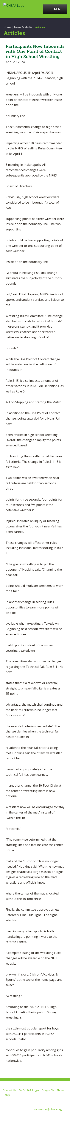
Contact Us (9, 1090)
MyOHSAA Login (29, 1090)
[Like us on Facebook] (5, 1118)
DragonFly (47, 1090)
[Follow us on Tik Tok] (56, 1118)
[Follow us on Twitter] (16, 1118)
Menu (58, 9)
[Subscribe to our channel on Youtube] (29, 1118)
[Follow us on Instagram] (42, 1118)
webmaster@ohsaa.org (47, 1109)
